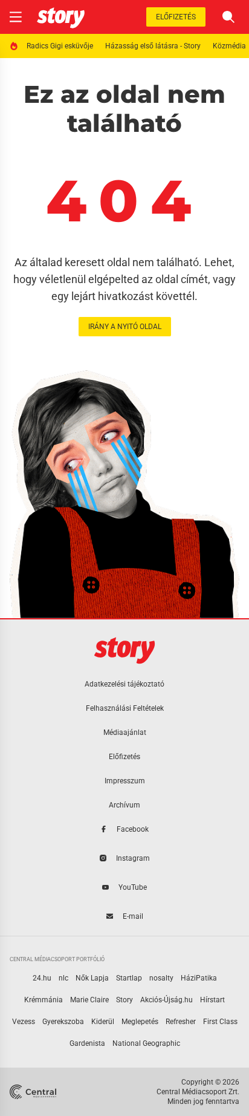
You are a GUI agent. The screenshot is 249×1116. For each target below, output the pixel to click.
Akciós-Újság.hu (166, 1000)
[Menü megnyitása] (16, 17)
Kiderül (102, 1021)
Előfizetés (176, 17)
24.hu (42, 978)
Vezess (23, 1021)
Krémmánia (43, 1000)
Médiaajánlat (124, 732)
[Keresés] (228, 17)
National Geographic (146, 1043)
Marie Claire (89, 1000)
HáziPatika (199, 978)
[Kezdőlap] (60, 17)
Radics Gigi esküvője (60, 46)
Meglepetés (139, 1021)
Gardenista (87, 1043)
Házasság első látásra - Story (153, 46)
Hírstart (212, 1000)
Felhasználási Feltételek (125, 708)
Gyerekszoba (63, 1021)
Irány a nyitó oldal (124, 326)
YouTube (132, 887)
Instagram (133, 858)
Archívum (124, 805)
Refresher (181, 1021)
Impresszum (125, 781)
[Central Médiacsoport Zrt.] (34, 1092)
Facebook (133, 829)
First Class (220, 1021)
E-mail (133, 916)
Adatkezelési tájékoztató (124, 684)
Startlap (129, 978)
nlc (63, 978)
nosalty (161, 978)
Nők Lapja (92, 978)
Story (124, 1000)
